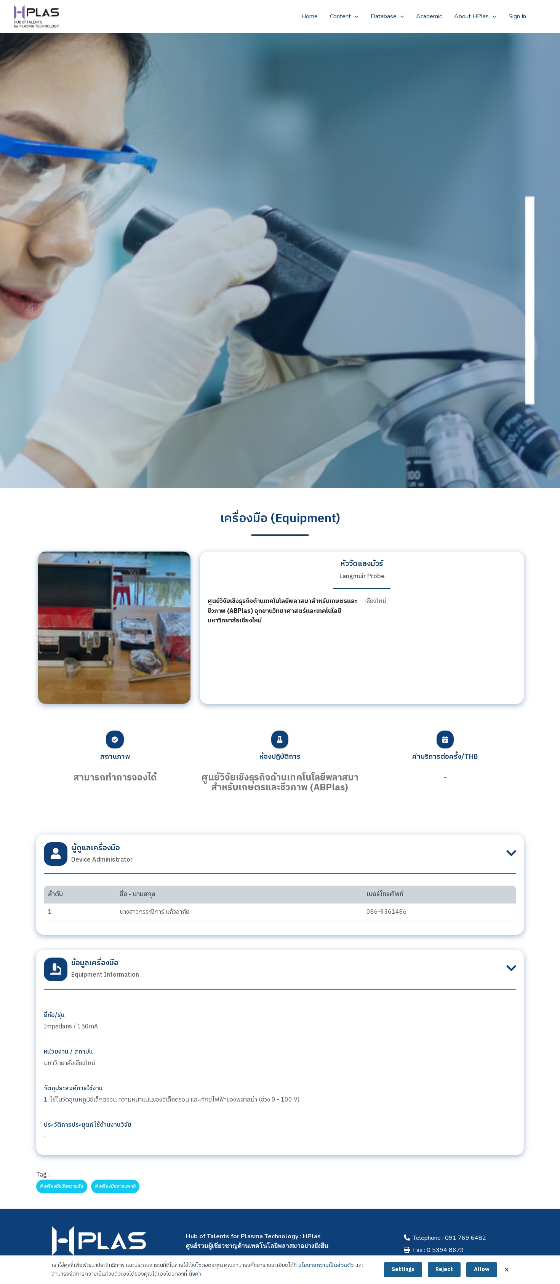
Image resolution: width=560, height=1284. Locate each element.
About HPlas (471, 16)
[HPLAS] (36, 16)
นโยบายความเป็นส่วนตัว (326, 1265)
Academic (429, 16)
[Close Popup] (507, 1270)
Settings (403, 1269)
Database (384, 16)
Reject (444, 1269)
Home (309, 16)
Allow (482, 1269)
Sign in (517, 16)
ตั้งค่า (195, 1274)
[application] (354, 16)
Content (340, 16)
